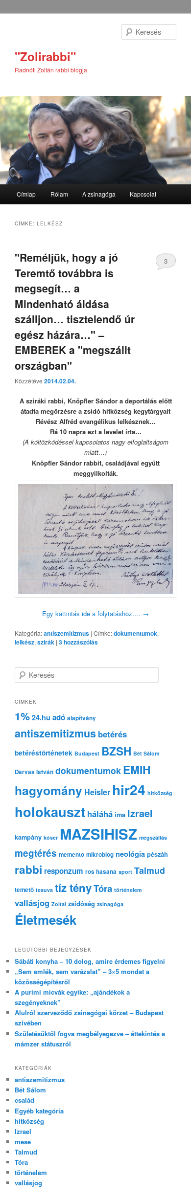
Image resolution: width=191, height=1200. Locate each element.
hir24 (128, 789)
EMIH (136, 769)
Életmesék (45, 920)
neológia (130, 854)
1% (22, 716)
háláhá (100, 814)
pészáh (157, 854)
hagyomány (48, 790)
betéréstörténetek (43, 752)
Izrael (140, 813)
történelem (128, 889)
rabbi (28, 869)
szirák (45, 642)
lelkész (24, 642)
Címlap (26, 194)
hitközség (159, 793)
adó (58, 717)
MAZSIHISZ (98, 833)
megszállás (153, 837)
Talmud (149, 870)
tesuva (44, 889)
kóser (51, 837)
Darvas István (34, 772)
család (24, 1100)
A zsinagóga (99, 194)
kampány (28, 837)
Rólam (59, 194)
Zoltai (58, 904)
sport (125, 871)
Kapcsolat (143, 194)
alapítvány (81, 718)
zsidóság (81, 903)
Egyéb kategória (39, 1110)
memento (71, 854)
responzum (63, 871)
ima (120, 814)
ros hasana (101, 871)
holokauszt (50, 811)
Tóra (103, 888)
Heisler (97, 792)
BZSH (116, 751)
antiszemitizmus (66, 633)
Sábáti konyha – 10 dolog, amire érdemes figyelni (90, 961)
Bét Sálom (146, 753)
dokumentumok (135, 633)
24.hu (41, 717)
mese (23, 1141)
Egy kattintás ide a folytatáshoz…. (95, 613)
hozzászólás (78, 642)
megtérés (36, 853)
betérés (112, 734)
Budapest (86, 753)
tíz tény (73, 887)
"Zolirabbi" (45, 56)
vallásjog (32, 903)
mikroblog (100, 854)
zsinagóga (110, 904)
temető (24, 890)
